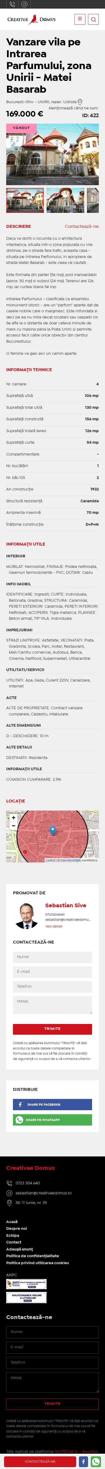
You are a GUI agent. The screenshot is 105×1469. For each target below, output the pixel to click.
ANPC (11, 1275)
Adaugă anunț (19, 1249)
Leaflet (50, 860)
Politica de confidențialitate (32, 1256)
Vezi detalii (53, 926)
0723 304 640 (28, 1183)
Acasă (12, 1222)
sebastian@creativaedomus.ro (24, 4)
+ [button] (13, 817)
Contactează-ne (82, 227)
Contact (13, 1242)
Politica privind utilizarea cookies (37, 1263)
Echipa (12, 1235)
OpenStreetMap (70, 860)
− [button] (13, 825)
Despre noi (16, 1228)
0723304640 (12, 4)
